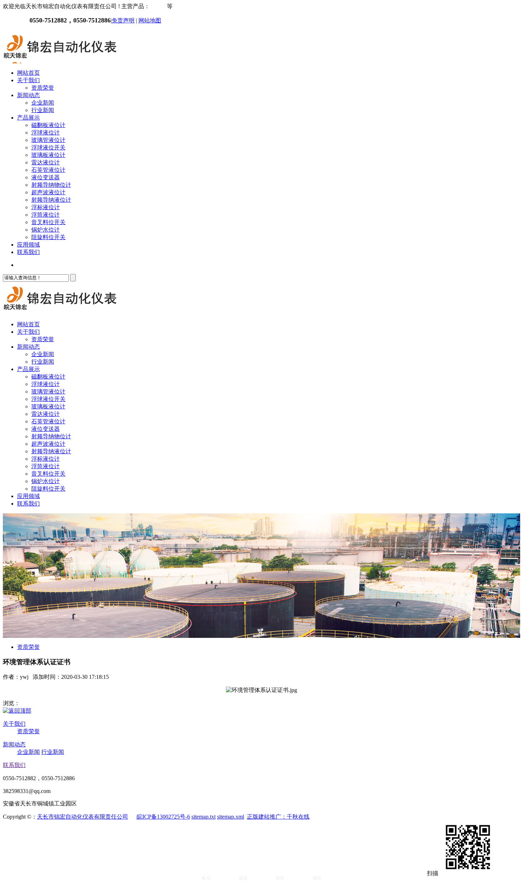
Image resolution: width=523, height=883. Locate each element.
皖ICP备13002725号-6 (163, 817)
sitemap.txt (203, 817)
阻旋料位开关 (48, 237)
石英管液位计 (48, 170)
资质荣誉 (42, 88)
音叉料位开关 (48, 222)
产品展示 (28, 118)
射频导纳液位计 (51, 200)
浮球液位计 (45, 132)
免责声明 (123, 20)
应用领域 (28, 245)
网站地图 (149, 20)
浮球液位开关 (48, 147)
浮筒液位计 (45, 215)
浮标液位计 (45, 207)
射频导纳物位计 (51, 185)
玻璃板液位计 (48, 155)
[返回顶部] (17, 711)
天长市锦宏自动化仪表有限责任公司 (82, 817)
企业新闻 (42, 103)
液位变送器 (45, 177)
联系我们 (28, 252)
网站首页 (28, 73)
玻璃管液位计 (48, 140)
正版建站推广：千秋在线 (278, 817)
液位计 (158, 6)
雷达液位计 (45, 162)
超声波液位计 (48, 192)
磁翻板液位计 (48, 125)
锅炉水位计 (45, 230)
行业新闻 (42, 110)
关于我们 (28, 80)
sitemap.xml (230, 817)
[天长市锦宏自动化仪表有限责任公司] (60, 60)
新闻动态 (28, 95)
